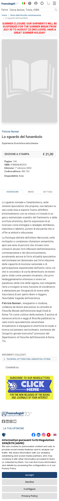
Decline (29, 482)
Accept (29, 475)
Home (4, 15)
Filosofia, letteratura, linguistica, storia (28, 359)
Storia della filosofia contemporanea (25, 15)
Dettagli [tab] (47, 192)
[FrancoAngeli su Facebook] (3, 422)
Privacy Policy (30, 496)
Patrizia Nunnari (10, 131)
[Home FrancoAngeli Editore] (10, 4)
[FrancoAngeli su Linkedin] (7, 422)
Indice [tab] (31, 192)
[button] (23, 3)
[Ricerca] (55, 10)
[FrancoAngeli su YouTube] (14, 422)
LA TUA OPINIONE (13, 428)
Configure (29, 489)
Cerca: (4, 9)
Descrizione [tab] (13, 192)
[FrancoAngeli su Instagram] (11, 422)
